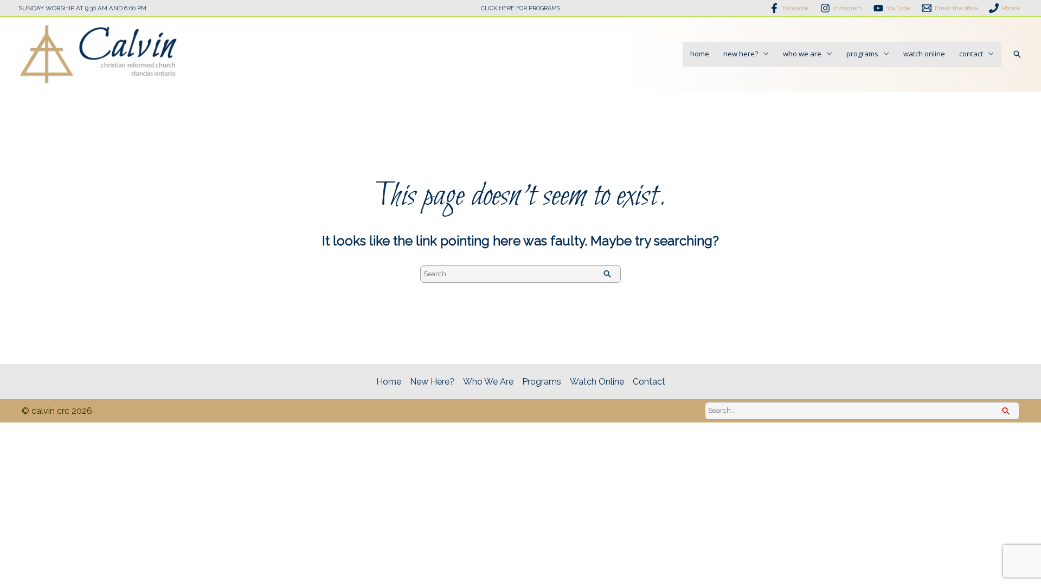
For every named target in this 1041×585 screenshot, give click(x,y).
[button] (1017, 54)
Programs (862, 53)
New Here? (740, 53)
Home (699, 53)
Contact (971, 53)
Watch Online (924, 53)
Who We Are (802, 53)
